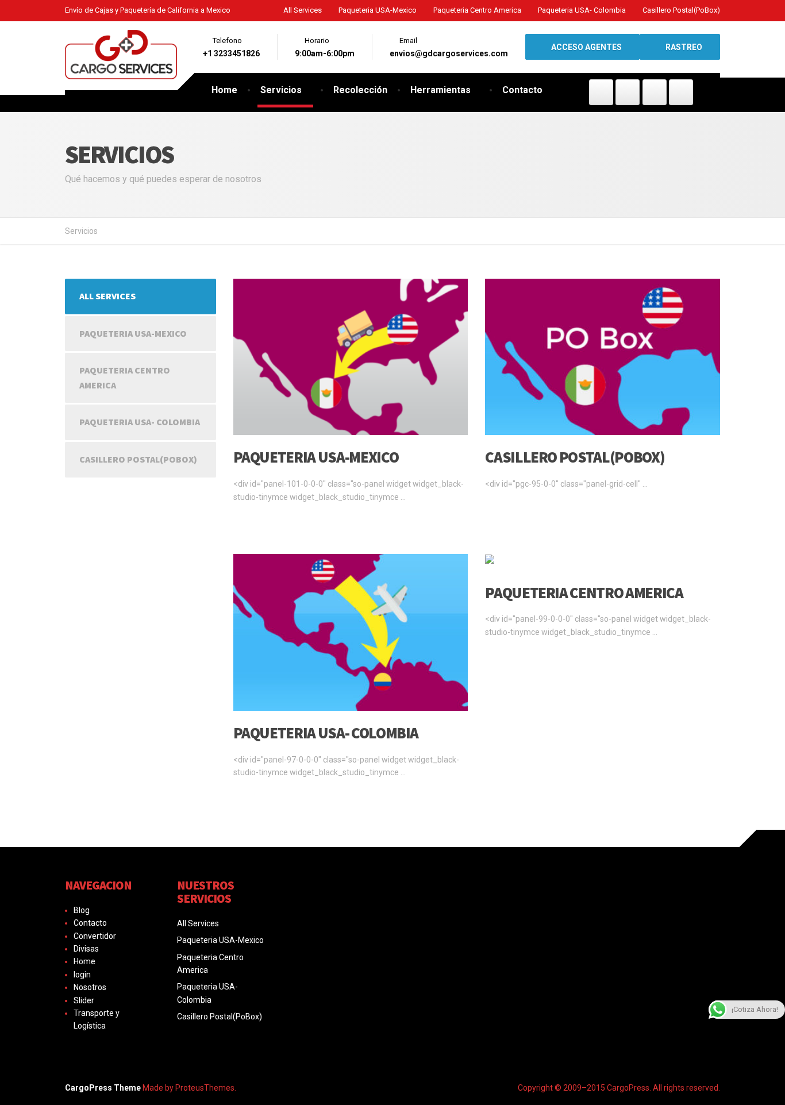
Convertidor (95, 936)
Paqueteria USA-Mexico (377, 10)
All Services (302, 10)
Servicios (281, 89)
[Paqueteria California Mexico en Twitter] (627, 92)
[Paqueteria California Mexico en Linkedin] (681, 92)
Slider (84, 1000)
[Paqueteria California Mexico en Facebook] (601, 92)
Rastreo (683, 47)
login (82, 974)
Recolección (360, 89)
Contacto (522, 89)
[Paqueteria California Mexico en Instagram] (654, 92)
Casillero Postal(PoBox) (681, 10)
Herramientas (440, 89)
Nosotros (90, 987)
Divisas (86, 948)
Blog (82, 910)
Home (224, 89)
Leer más (252, 520)
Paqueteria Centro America (477, 10)
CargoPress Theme (103, 1087)
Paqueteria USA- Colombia (582, 10)
